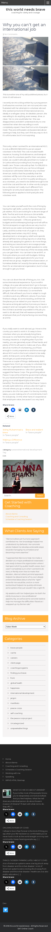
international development (30, 450)
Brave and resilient (34, 430)
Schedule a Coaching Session (19, 519)
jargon (13, 698)
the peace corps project (21, 718)
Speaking (9, 777)
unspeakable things (19, 728)
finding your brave (18, 673)
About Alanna (11, 514)
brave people (16, 648)
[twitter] (5, 909)
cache (13, 653)
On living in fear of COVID (16, 828)
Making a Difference (12, 440)
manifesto (14, 703)
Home (8, 759)
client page (15, 663)
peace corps (16, 708)
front (12, 678)
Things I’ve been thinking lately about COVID (25, 860)
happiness (14, 688)
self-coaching (16, 713)
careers (14, 450)
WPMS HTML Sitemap (15, 780)
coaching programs (19, 668)
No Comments (10, 34)
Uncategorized (17, 723)
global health (16, 683)
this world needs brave (25, 9)
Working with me (12, 773)
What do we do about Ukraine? (29, 790)
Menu (4, 2)
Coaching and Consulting (17, 516)
